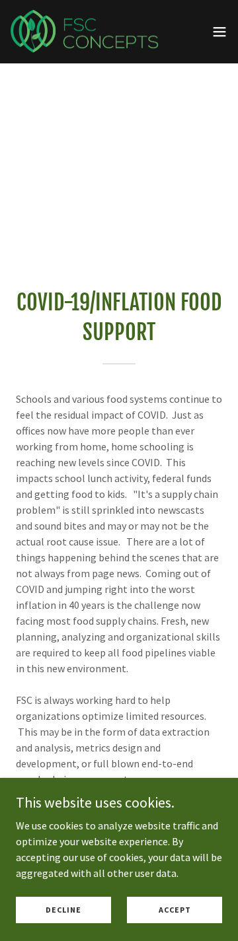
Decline (63, 910)
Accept (175, 910)
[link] (85, 31)
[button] (219, 31)
